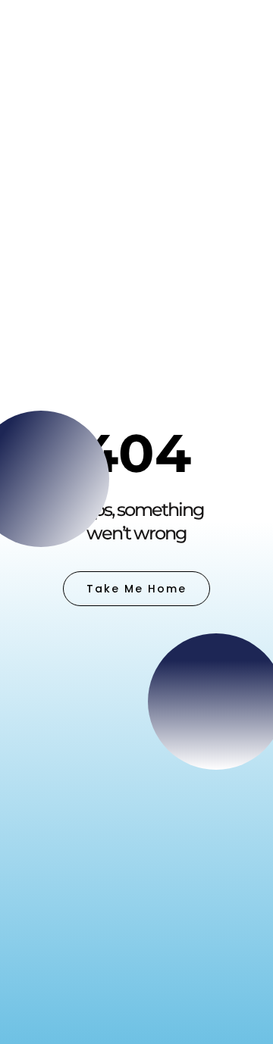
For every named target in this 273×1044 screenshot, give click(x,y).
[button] (241, 30)
